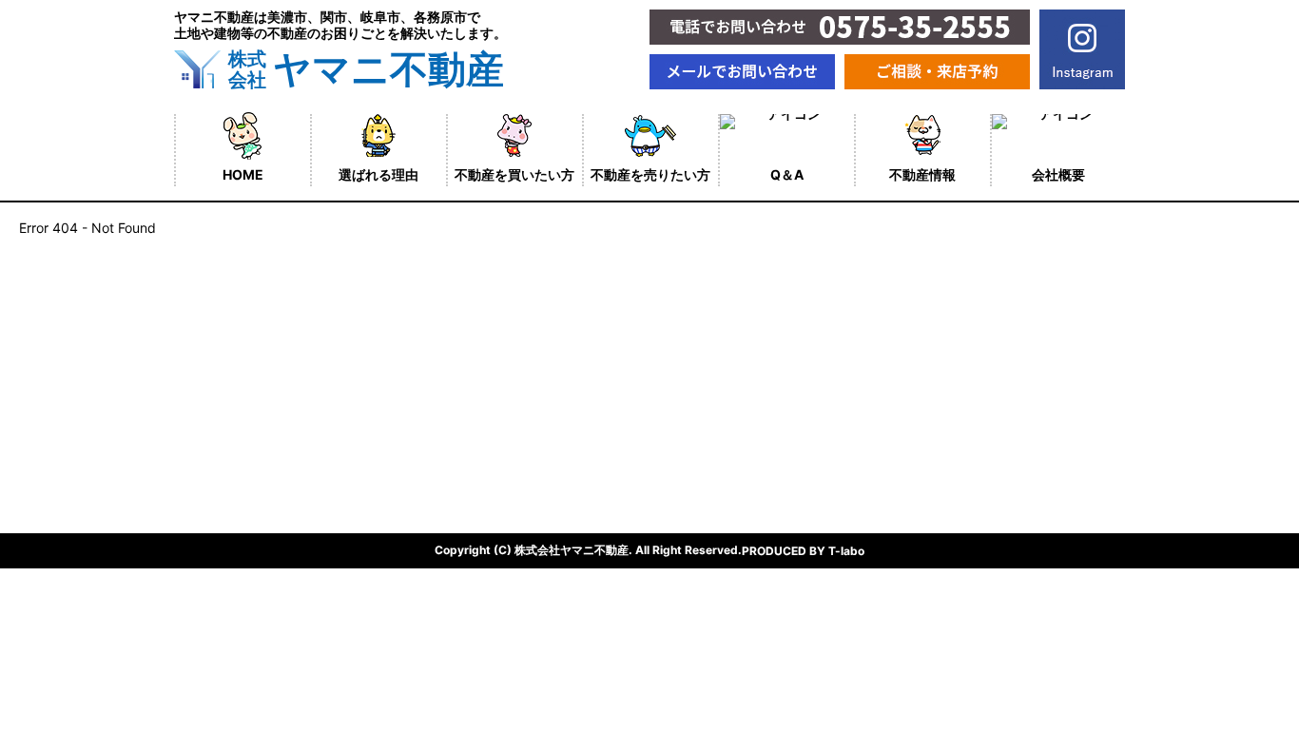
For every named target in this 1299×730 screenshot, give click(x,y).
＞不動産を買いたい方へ (247, 369)
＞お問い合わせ (462, 436)
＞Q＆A (197, 436)
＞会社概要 (449, 369)
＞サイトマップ (462, 402)
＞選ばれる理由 (220, 336)
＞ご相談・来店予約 (234, 469)
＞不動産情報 (455, 336)
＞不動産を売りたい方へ (247, 402)
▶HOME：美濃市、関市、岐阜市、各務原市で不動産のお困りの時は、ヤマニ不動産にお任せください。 (487, 309)
